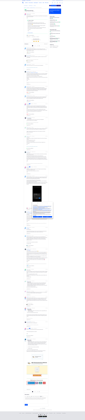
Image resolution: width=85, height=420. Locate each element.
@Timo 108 (36, 72)
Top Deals (47, 2)
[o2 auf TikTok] (44, 414)
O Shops (54, 0)
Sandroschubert (28, 55)
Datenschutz (46, 413)
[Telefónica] (46, 418)
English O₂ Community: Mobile (53, 24)
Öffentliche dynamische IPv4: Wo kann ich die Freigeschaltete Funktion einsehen (55, 38)
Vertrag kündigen (64, 413)
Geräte (43, 2)
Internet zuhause (31, 2)
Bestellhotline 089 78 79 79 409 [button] (59, 0)
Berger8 (27, 235)
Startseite (25, 7)
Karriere (54, 413)
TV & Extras (40, 2)
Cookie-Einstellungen (58, 413)
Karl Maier (28, 13)
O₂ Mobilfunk (28, 7)
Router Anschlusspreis (52, 36)
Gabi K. (27, 127)
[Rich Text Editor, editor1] (36, 400)
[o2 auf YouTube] (40, 414)
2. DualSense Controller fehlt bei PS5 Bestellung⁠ (55, 30)
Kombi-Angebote (36, 2)
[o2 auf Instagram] (42, 414)
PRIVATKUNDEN (23, 0)
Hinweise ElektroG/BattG (35, 413)
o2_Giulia (27, 71)
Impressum (23, 413)
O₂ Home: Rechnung (52, 26)
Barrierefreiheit (51, 413)
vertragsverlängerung (55, 47)
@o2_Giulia (28, 228)
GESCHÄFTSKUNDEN (28, 0)
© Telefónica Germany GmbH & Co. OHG (41, 418)
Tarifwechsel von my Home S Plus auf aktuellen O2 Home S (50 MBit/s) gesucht (55, 41)
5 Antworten (51, 32)
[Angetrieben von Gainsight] (42, 408)
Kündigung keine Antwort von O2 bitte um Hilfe (55, 33)
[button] (26, 2)
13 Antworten (51, 42)
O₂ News (35, 5)
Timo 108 (27, 64)
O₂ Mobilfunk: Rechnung (32, 7)
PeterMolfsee (28, 95)
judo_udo (27, 136)
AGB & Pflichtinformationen (28, 413)
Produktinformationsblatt (41, 413)
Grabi (27, 269)
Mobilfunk (26, 2)
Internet (51, 47)
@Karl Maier (32, 72)
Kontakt (20, 413)
